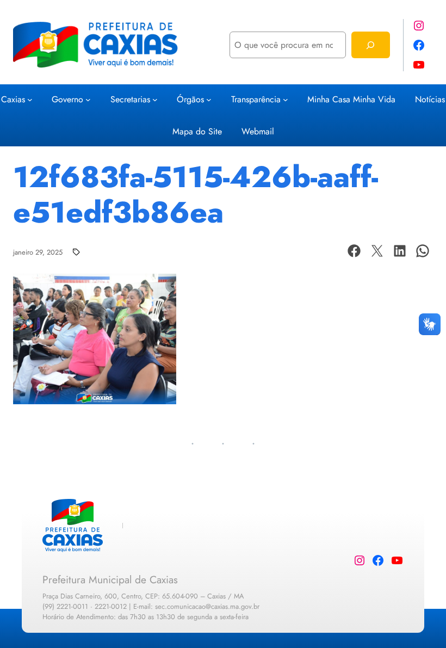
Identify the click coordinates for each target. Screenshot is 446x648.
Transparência (256, 99)
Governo (67, 99)
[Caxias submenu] (30, 99)
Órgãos (190, 99)
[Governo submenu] (88, 99)
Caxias (13, 99)
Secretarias (130, 99)
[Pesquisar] (370, 45)
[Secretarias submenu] (155, 99)
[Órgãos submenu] (209, 99)
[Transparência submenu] (285, 99)
